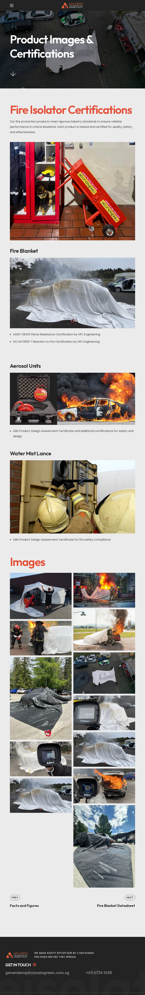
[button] (21, 965)
